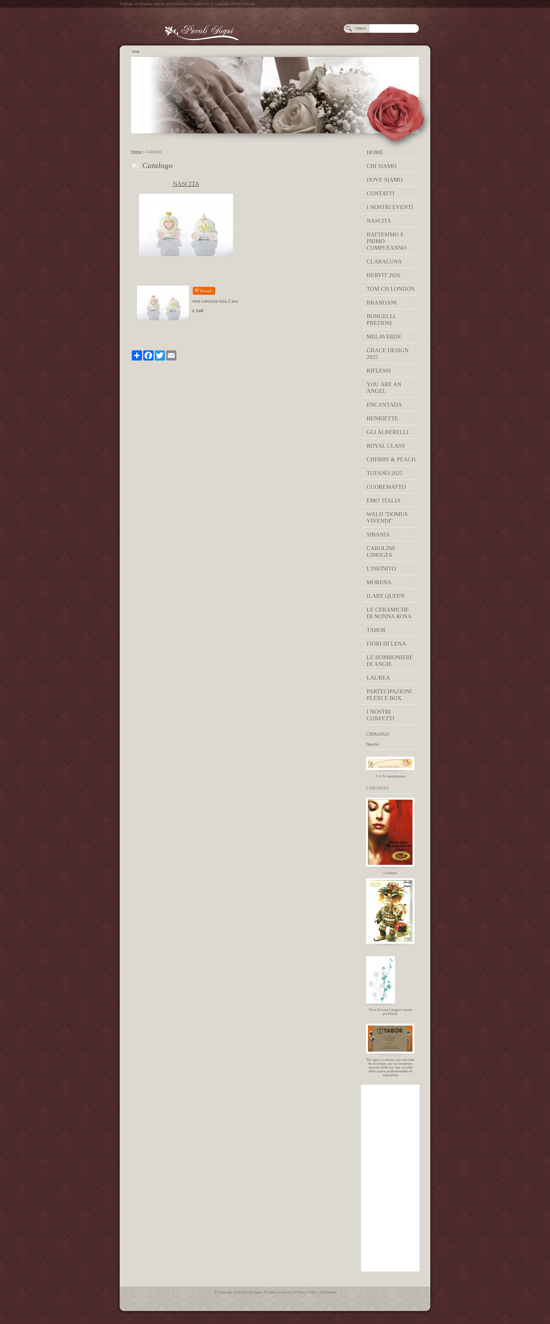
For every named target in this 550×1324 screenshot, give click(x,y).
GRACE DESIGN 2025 (388, 353)
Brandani (382, 302)
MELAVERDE (384, 336)
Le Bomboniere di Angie (390, 660)
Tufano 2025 (385, 473)
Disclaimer (328, 1292)
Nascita (186, 183)
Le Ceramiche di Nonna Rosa (389, 613)
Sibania (378, 534)
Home (136, 152)
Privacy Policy (306, 1292)
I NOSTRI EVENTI (390, 207)
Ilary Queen (386, 596)
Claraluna (384, 261)
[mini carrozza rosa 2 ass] (163, 302)
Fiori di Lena (386, 644)
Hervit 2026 (383, 275)
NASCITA (379, 221)
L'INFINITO (381, 568)
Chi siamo (382, 166)
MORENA (379, 582)
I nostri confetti (380, 715)
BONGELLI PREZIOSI (381, 319)
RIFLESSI (379, 371)
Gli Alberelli (388, 432)
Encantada (384, 405)
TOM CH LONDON (391, 289)
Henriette (382, 418)
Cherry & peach (391, 459)
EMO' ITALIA (384, 500)
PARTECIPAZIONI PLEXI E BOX (389, 694)
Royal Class (386, 446)
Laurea (378, 678)
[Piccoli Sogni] (267, 29)
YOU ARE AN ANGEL (384, 387)
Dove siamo (385, 180)
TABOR (376, 630)
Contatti (380, 193)
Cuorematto (386, 487)
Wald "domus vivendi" (387, 517)
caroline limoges (381, 551)
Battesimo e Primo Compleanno (386, 241)
